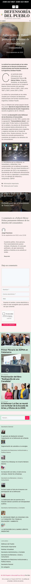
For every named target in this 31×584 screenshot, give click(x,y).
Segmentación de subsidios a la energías (14, 446)
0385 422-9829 (22, 2)
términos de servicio (18, 581)
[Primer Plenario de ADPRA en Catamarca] (15, 344)
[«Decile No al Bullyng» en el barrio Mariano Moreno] (3, 458)
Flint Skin (27, 575)
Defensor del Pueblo (6, 348)
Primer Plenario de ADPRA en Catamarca (14, 351)
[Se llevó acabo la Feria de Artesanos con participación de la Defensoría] (3, 486)
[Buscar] (27, 418)
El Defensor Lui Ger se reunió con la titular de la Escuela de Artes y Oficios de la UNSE (14, 405)
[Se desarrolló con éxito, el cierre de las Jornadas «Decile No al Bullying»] (3, 468)
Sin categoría (4, 374)
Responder (7, 256)
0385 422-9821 (9, 2)
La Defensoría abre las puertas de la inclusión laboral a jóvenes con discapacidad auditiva (15, 502)
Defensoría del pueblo (17, 13)
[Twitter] (17, 6)
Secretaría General (7, 564)
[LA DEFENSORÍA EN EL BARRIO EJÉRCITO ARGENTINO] (3, 526)
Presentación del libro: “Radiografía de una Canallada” (11, 379)
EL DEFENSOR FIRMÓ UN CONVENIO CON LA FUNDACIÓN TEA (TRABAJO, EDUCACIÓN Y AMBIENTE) (14, 519)
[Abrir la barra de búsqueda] (30, 21)
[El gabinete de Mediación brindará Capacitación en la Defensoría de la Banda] (3, 433)
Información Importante (11, 183)
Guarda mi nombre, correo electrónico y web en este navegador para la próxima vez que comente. (16, 304)
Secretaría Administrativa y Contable (13, 552)
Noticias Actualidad (17, 348)
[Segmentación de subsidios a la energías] (3, 443)
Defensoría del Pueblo (11, 186)
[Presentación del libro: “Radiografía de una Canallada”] (15, 371)
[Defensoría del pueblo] (2, 14)
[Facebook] (13, 6)
